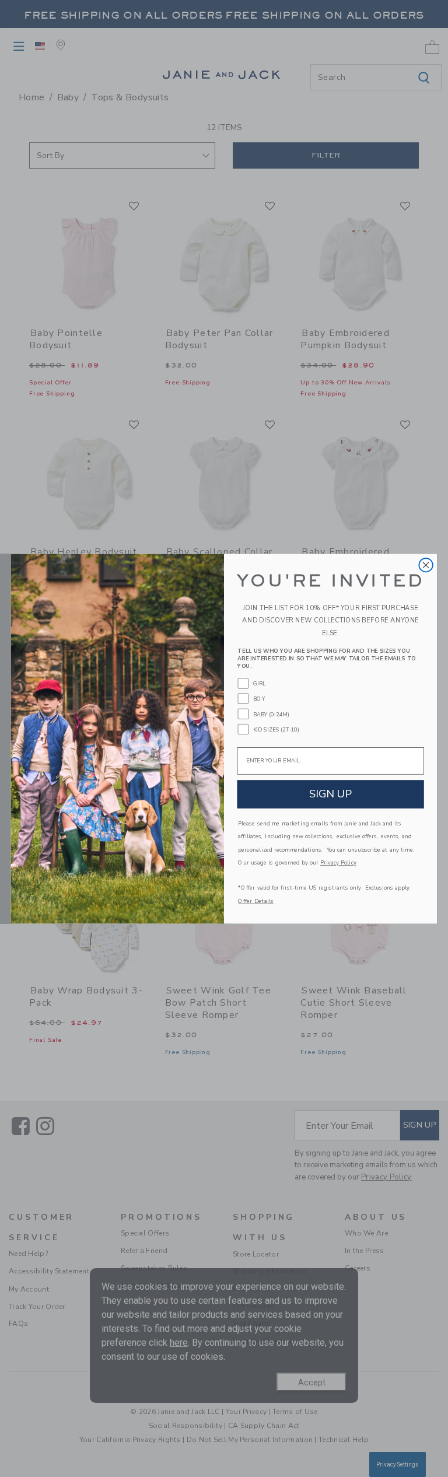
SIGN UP (330, 793)
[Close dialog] (425, 564)
